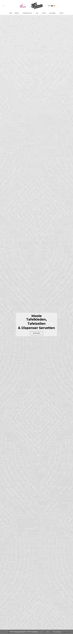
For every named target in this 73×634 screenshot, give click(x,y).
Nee (48, 631)
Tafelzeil (16, 13)
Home (10, 13)
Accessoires (52, 13)
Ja (41, 631)
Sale (37, 13)
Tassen (43, 13)
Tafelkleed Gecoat (27, 13)
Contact (61, 13)
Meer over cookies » (57, 631)
